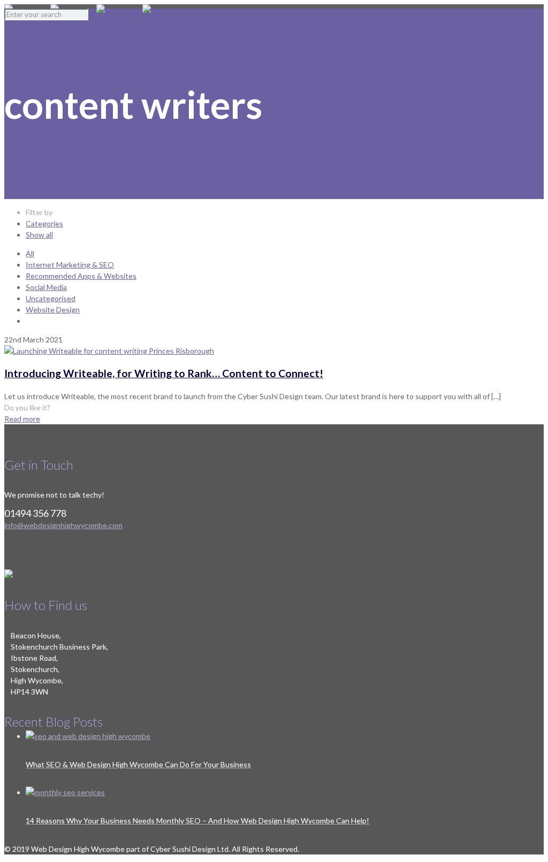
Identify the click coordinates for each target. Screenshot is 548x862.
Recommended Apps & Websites (81, 275)
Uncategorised (50, 298)
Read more (22, 418)
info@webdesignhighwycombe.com (63, 525)
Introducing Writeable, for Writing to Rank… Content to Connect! (163, 373)
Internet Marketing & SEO (70, 264)
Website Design (53, 309)
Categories (44, 223)
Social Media (46, 287)
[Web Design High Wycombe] (96, 16)
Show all (39, 234)
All (30, 253)
